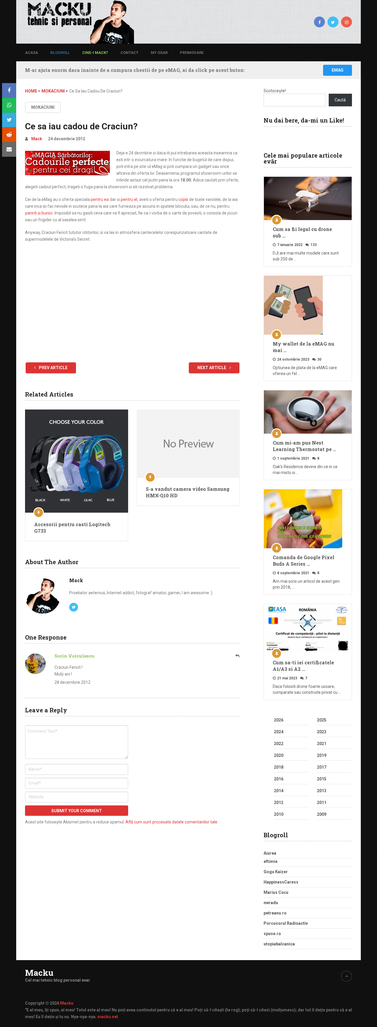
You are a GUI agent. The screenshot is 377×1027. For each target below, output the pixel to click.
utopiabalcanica (279, 944)
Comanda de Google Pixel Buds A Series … (303, 560)
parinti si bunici (38, 213)
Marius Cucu (276, 892)
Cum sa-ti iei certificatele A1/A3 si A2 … (303, 665)
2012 (278, 802)
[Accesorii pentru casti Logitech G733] (76, 461)
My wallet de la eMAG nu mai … (303, 347)
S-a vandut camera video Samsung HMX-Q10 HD (187, 492)
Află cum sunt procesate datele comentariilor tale (171, 822)
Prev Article (52, 367)
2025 (321, 720)
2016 (278, 779)
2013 (321, 790)
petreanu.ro (275, 913)
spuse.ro (272, 933)
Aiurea (270, 853)
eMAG (337, 70)
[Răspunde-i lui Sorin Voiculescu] (237, 656)
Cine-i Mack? (95, 52)
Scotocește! (275, 90)
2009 (321, 814)
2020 (278, 755)
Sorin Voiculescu (74, 656)
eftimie (270, 861)
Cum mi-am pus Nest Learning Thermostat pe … (304, 446)
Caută (340, 100)
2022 (278, 743)
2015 (321, 779)
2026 (278, 720)
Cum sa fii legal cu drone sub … (302, 232)
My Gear (159, 52)
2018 (278, 767)
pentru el (129, 199)
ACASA (31, 52)
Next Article (212, 367)
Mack (36, 138)
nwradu (271, 902)
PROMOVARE (192, 52)
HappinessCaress (281, 882)
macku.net (107, 1016)
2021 (321, 743)
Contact (129, 52)
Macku (39, 973)
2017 (321, 767)
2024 (278, 731)
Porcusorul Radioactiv (286, 923)
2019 (321, 755)
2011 (321, 802)
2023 (321, 731)
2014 (278, 790)
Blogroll (60, 52)
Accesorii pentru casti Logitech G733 (72, 527)
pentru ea (100, 199)
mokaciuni (42, 107)
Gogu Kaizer (276, 871)
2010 (278, 814)
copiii (183, 199)
